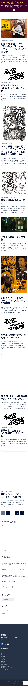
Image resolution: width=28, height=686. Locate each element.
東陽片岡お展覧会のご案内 (13, 201)
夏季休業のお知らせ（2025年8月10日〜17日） (12, 433)
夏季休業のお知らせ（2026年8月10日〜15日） (12, 88)
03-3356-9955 (7, 639)
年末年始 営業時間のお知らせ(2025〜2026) (13, 336)
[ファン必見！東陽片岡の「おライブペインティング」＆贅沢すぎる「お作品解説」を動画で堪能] (14, 123)
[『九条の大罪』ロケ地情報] (14, 224)
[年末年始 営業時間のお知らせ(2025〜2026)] (14, 323)
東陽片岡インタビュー (6, 661)
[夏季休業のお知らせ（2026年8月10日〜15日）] (14, 73)
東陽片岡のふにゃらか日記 (6, 667)
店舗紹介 (3, 654)
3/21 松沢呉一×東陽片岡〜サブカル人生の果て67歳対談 (13, 301)
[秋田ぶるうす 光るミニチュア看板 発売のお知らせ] (14, 469)
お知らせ (11, 40)
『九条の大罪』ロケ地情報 (13, 238)
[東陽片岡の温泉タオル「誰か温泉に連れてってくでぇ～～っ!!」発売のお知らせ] (14, 28)
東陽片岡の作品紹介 (5, 662)
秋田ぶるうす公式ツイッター (7, 666)
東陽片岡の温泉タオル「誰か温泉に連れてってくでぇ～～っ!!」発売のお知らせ (14, 47)
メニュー (3, 656)
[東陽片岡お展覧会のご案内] (14, 182)
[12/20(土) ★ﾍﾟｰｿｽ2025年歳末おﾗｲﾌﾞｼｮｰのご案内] (14, 372)
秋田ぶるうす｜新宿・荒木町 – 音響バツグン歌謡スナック (14, 3)
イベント (11, 197)
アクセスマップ (4, 658)
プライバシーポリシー (6, 669)
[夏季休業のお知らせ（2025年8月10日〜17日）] (14, 419)
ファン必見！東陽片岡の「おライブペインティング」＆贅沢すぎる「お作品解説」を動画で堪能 (13, 150)
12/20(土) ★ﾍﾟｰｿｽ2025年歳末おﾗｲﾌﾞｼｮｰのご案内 (14, 397)
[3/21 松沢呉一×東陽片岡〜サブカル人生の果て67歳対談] (14, 274)
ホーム (2, 653)
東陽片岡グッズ (4, 664)
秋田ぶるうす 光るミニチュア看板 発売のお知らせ (13, 495)
